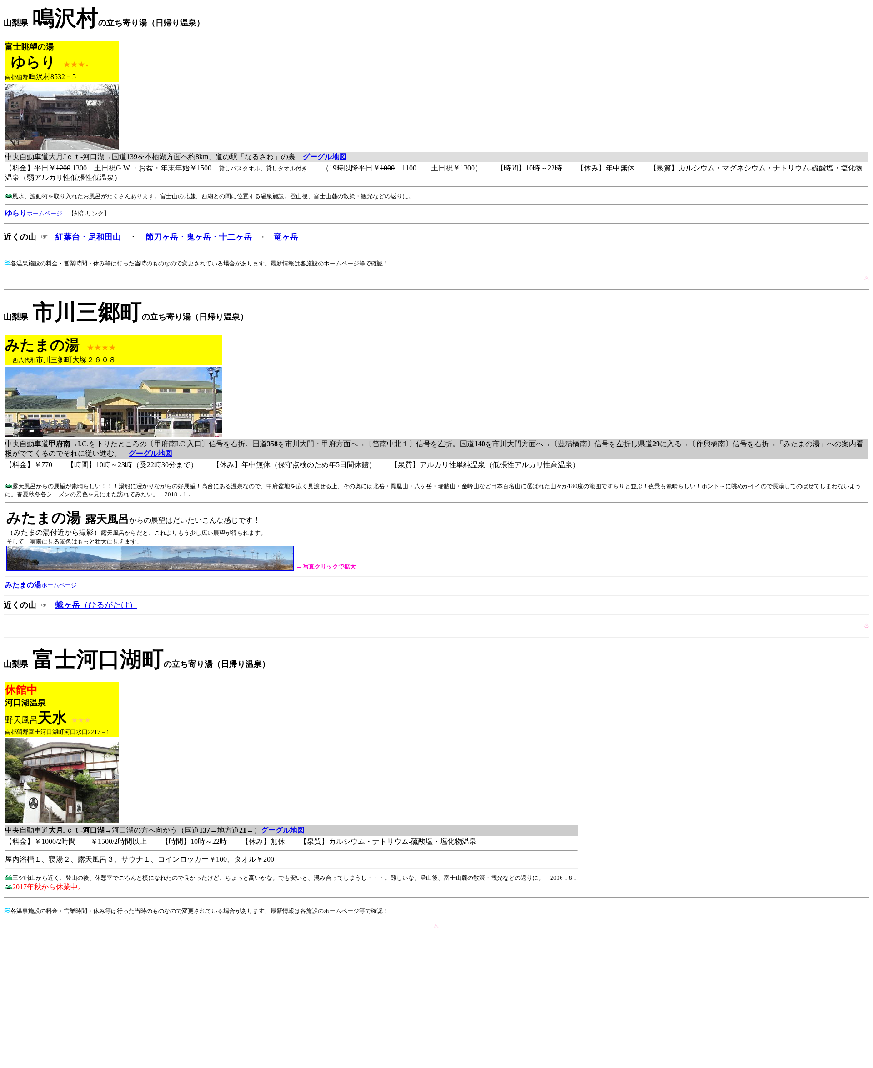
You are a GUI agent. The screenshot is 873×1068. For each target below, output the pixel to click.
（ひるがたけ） (96, 604)
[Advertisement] (436, 1000)
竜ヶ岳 (286, 236)
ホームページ (41, 585)
